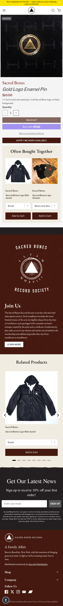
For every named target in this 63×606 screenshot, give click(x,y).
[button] (4, 10)
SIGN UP (55, 503)
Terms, (35, 602)
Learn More (14, 344)
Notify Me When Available (31, 140)
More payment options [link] (31, 133)
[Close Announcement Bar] (60, 3)
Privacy (42, 602)
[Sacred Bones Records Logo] (31, 10)
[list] (31, 46)
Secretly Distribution (38, 564)
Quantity (7, 107)
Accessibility (52, 602)
